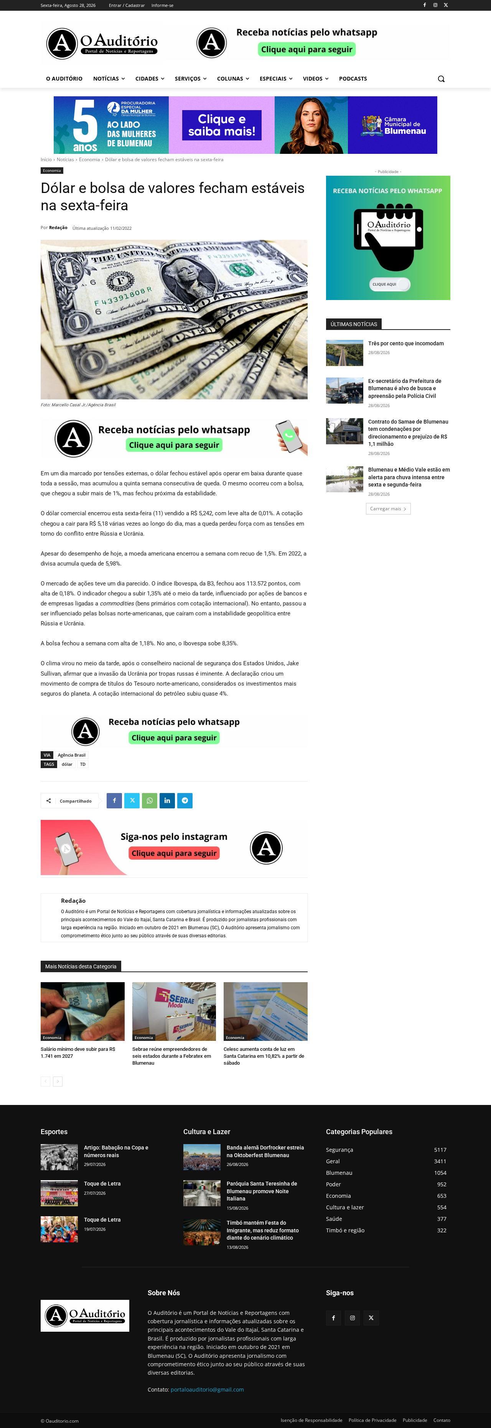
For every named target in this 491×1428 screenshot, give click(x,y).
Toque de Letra (102, 1184)
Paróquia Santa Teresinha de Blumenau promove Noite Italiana (262, 1191)
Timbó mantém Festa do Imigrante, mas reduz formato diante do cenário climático (263, 1230)
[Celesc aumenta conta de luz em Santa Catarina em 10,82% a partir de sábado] (266, 1011)
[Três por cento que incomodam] (344, 353)
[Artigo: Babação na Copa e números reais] (59, 1157)
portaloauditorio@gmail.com (207, 1389)
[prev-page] (45, 1082)
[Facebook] (424, 5)
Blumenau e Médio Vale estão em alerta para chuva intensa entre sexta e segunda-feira (409, 477)
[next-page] (58, 1082)
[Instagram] (435, 5)
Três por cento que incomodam (406, 343)
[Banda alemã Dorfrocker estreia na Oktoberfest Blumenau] (202, 1157)
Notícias (65, 159)
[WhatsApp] (149, 800)
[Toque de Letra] (59, 1193)
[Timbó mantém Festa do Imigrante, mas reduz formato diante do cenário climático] (202, 1232)
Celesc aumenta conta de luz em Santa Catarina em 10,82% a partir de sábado (264, 1056)
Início (46, 159)
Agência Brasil (72, 755)
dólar (67, 764)
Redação (58, 227)
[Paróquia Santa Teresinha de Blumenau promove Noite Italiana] (202, 1193)
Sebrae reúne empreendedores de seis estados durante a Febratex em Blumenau (171, 1056)
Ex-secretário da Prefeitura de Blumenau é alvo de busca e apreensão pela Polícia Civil (405, 388)
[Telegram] (185, 800)
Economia (89, 159)
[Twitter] (446, 5)
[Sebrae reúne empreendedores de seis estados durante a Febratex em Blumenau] (174, 1011)
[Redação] (47, 918)
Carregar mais (385, 508)
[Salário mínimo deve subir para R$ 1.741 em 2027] (83, 1011)
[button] (441, 78)
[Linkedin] (167, 800)
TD (83, 764)
